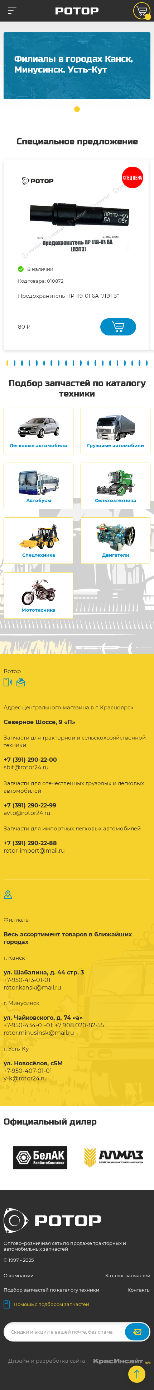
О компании (19, 1275)
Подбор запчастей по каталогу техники (51, 1290)
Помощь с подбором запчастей (51, 1304)
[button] (77, 109)
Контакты (138, 1290)
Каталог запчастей (127, 1275)
